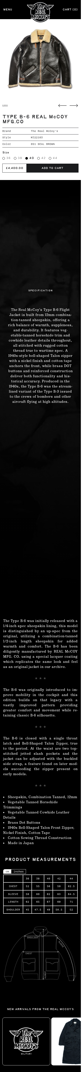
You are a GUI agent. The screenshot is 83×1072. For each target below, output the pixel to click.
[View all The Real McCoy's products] (26, 1041)
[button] (40, 59)
